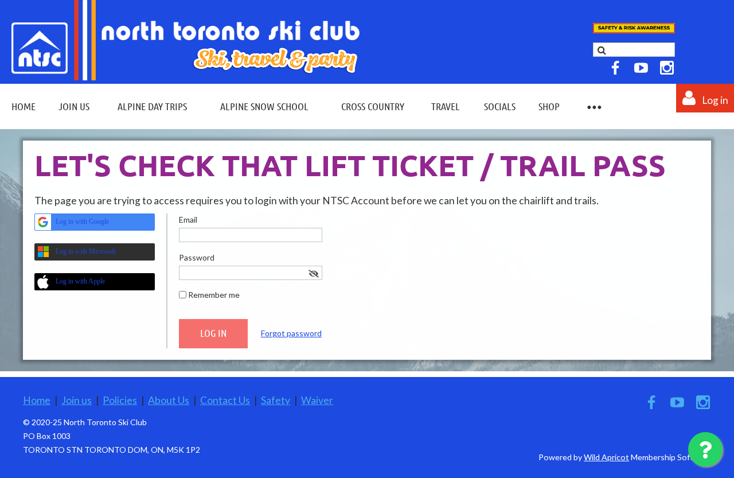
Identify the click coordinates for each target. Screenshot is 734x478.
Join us (76, 400)
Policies (120, 400)
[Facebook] (615, 68)
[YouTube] (641, 68)
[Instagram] (667, 68)
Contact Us (225, 400)
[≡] (593, 106)
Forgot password (291, 333)
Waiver (317, 400)
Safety (275, 400)
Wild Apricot (606, 457)
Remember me (214, 295)
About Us (168, 400)
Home (36, 400)
